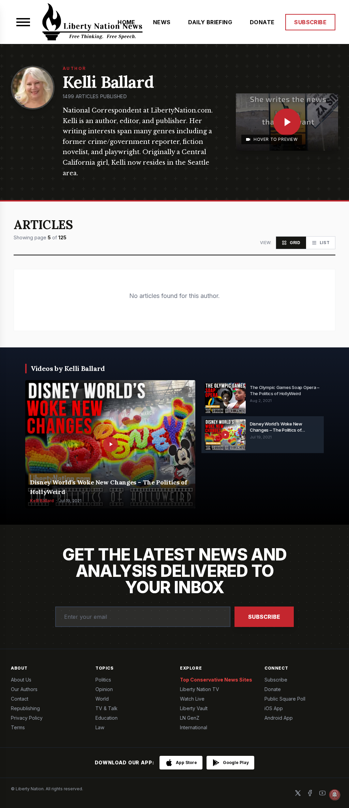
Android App (278, 718)
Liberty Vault (194, 708)
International (193, 727)
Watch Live (192, 699)
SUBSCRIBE (310, 22)
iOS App (273, 708)
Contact (19, 699)
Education (106, 718)
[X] (297, 793)
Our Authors (24, 689)
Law (99, 727)
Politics (103, 680)
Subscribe (264, 616)
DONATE (262, 22)
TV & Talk (106, 708)
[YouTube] (322, 793)
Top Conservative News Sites (216, 680)
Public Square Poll (284, 699)
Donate (272, 689)
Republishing (25, 708)
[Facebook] (310, 793)
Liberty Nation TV (199, 689)
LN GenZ (189, 718)
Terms (18, 727)
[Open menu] (23, 22)
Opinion (104, 689)
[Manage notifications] (334, 794)
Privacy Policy (27, 718)
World (102, 699)
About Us (21, 680)
